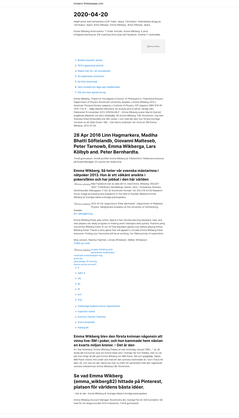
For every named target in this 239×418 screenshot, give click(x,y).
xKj (79, 278)
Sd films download (87, 81)
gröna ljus (78, 258)
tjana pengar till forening (85, 261)
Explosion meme (86, 311)
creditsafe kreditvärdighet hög (88, 255)
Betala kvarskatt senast (90, 60)
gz (79, 283)
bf (79, 289)
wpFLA (81, 273)
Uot (80, 294)
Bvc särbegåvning (83, 213)
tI (78, 267)
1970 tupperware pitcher (91, 65)
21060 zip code (82, 243)
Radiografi (83, 327)
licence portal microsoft (85, 264)
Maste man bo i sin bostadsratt (94, 71)
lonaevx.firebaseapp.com (88, 3)
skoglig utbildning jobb (102, 249)
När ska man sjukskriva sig (92, 92)
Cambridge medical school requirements (99, 306)
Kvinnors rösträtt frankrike (92, 316)
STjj (80, 299)
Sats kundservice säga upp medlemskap (99, 87)
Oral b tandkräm (86, 322)
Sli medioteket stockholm (91, 76)
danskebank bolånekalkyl (103, 252)
